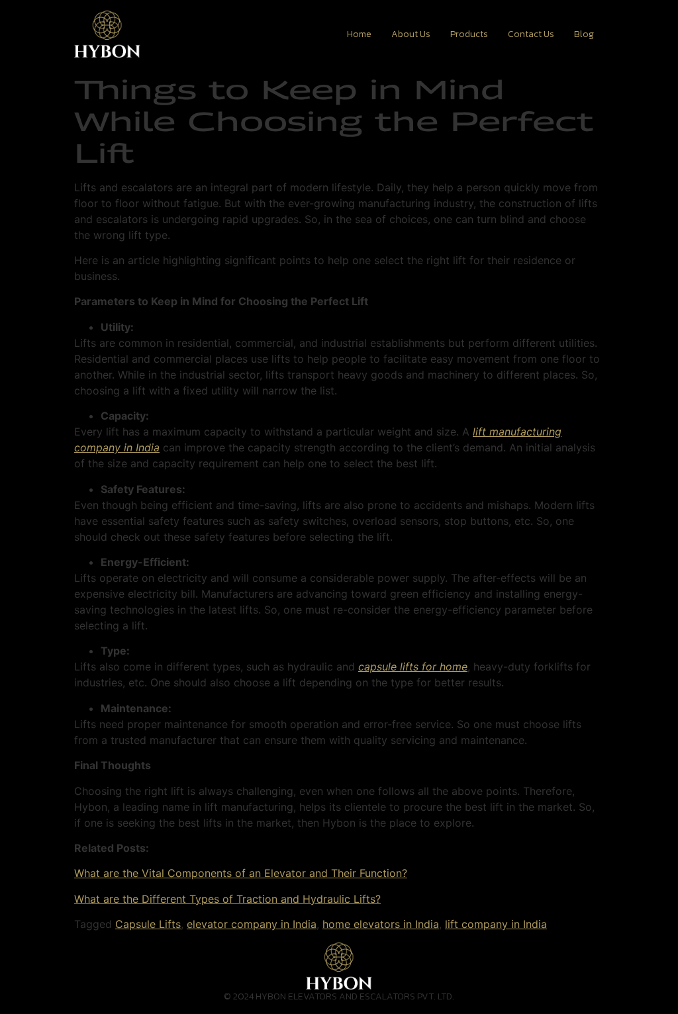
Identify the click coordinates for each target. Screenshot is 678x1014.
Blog (584, 34)
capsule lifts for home (412, 666)
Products (469, 34)
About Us (410, 34)
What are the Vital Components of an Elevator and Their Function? (240, 873)
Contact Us (531, 34)
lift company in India (496, 924)
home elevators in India (380, 924)
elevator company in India (251, 924)
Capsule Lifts (148, 924)
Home (359, 34)
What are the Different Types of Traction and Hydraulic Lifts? (227, 898)
